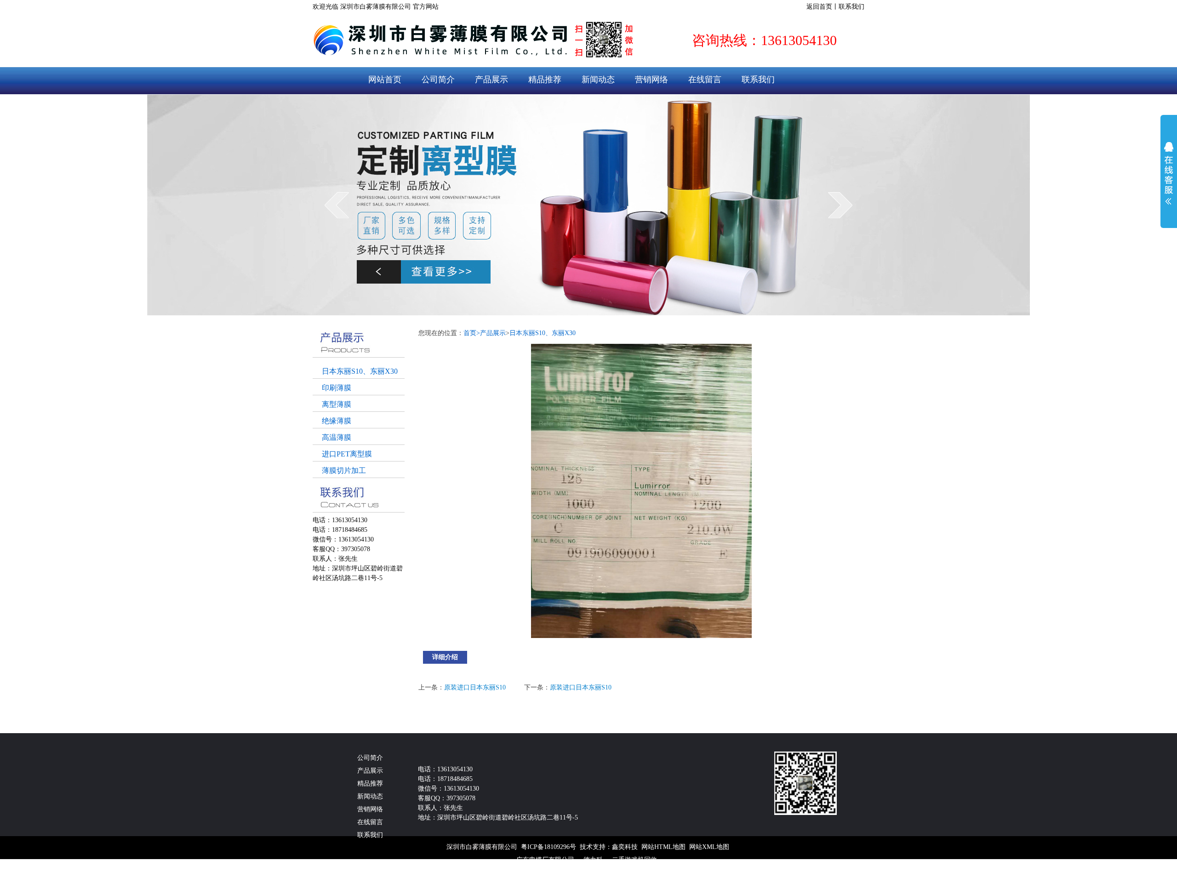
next (840, 205)
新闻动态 (598, 79)
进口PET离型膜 (347, 454)
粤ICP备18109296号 (548, 846)
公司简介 (438, 79)
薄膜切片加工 (344, 470)
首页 (471, 333)
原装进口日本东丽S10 (475, 687)
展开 (1168, 173)
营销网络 (651, 79)
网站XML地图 (709, 846)
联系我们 (851, 6)
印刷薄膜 (336, 388)
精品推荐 (544, 79)
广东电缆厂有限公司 (545, 859)
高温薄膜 (336, 437)
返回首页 (819, 6)
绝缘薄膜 (336, 421)
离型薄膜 (336, 404)
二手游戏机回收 (634, 859)
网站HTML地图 (663, 846)
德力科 (593, 859)
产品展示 (491, 79)
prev (337, 205)
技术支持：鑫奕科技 (609, 846)
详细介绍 (445, 657)
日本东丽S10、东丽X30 (360, 371)
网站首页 (384, 79)
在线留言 (704, 79)
